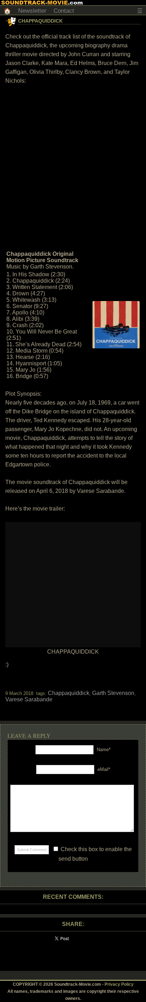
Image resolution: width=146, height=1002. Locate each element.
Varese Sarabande (28, 699)
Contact (64, 10)
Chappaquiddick (40, 21)
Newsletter (32, 10)
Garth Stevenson (113, 693)
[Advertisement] (73, 167)
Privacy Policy (119, 984)
